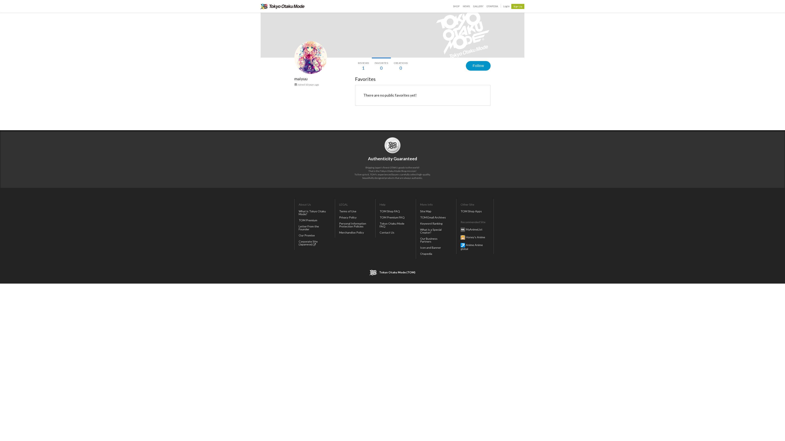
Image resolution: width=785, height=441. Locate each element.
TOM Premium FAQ (392, 217)
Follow (478, 66)
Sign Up (518, 6)
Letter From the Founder (309, 228)
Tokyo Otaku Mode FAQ (392, 225)
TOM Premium (308, 220)
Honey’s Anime (475, 237)
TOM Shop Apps (471, 211)
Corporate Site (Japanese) (308, 243)
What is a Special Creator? (431, 231)
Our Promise (307, 235)
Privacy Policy (348, 217)
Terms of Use (347, 211)
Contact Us (387, 232)
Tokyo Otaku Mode (283, 6)
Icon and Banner (430, 247)
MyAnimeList (474, 229)
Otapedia (492, 6)
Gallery (478, 6)
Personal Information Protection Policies (352, 225)
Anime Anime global (472, 247)
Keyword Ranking (431, 223)
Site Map (425, 211)
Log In (506, 6)
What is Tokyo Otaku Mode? (312, 212)
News (466, 6)
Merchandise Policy (351, 232)
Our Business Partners (428, 240)
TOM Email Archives (433, 217)
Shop (456, 6)
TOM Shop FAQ (390, 211)
